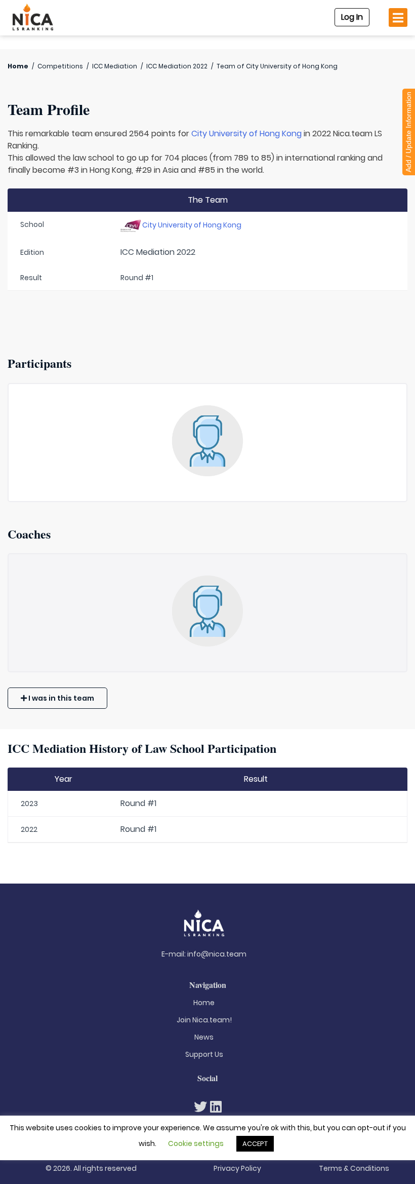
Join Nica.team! (204, 1020)
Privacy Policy (237, 1168)
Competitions (60, 66)
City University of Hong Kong (246, 133)
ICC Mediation (114, 66)
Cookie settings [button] (196, 1143)
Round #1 (138, 803)
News (204, 1037)
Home (18, 66)
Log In (352, 17)
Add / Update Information (408, 132)
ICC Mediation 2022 (177, 66)
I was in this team (60, 698)
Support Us (204, 1054)
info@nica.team (216, 954)
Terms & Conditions (354, 1168)
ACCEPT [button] (255, 1144)
